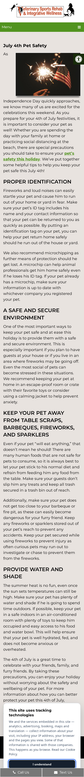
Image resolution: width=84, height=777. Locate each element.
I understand (42, 764)
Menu (7, 27)
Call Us (23, 772)
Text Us (65, 772)
